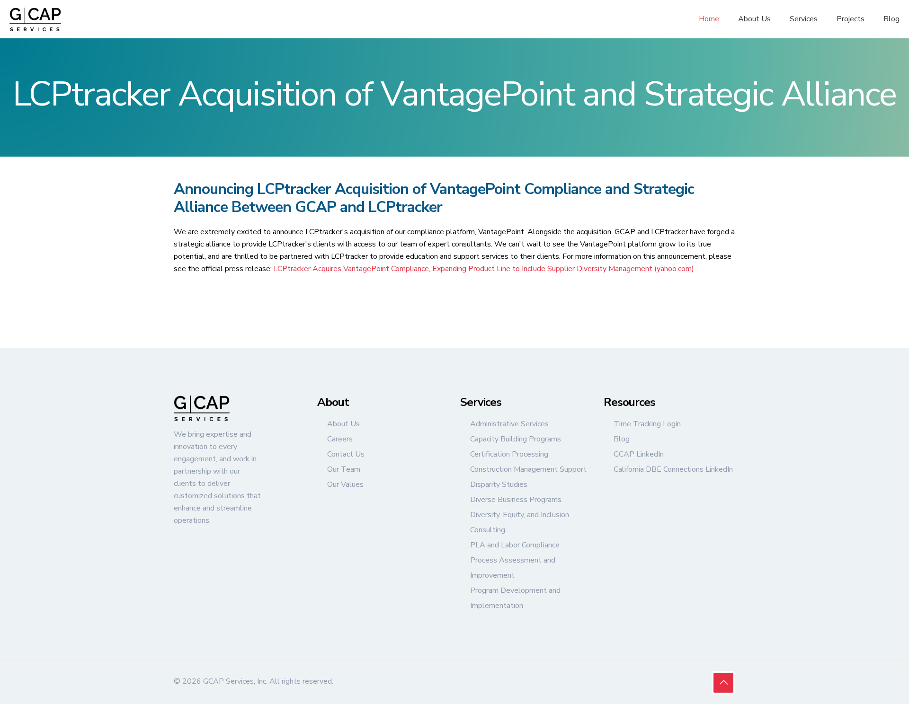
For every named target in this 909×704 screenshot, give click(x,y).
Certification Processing (509, 454)
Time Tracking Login (647, 424)
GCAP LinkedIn (639, 454)
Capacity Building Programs (515, 439)
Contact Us (346, 454)
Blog (622, 439)
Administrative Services (509, 424)
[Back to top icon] (723, 683)
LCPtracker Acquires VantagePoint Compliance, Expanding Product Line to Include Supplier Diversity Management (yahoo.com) (484, 269)
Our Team (343, 469)
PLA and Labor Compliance (515, 545)
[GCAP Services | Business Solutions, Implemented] (35, 19)
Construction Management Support (528, 469)
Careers (340, 439)
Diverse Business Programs (515, 499)
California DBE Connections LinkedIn (673, 469)
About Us (343, 424)
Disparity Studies (498, 484)
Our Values (345, 484)
